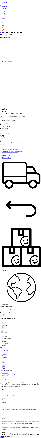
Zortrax (2, 32)
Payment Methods (4, 342)
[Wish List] (2, 22)
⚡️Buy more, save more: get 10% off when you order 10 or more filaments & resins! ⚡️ (13, 3)
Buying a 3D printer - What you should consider (8, 150)
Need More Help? (4, 346)
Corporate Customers (4, 344)
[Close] (0, 5)
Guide (2, 355)
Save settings (2, 436)
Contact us (5, 13)
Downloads (2, 124)
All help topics (5, 14)
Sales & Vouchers (4, 345)
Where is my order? (6, 10)
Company (3, 377)
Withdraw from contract (3, 379)
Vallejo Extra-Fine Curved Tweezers (6, 158)
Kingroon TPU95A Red (5, 156)
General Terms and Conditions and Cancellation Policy (9, 374)
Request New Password (5, 350)
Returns (4, 11)
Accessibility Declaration (5, 375)
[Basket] (21, 23)
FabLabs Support (4, 358)
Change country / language (8, 370)
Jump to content (4, 1)
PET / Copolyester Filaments (9, 110)
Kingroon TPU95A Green (5, 157)
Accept (5, 436)
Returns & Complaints (5, 343)
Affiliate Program (4, 356)
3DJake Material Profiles (5, 354)
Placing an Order (4, 341)
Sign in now (3, 18)
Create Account (4, 349)
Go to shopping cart (4, 2)
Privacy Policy (11, 386)
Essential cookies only (9, 436)
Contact (3, 362)
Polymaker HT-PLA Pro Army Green (6, 155)
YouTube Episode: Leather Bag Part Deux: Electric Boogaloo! (10, 152)
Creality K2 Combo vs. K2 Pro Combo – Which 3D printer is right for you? (11, 149)
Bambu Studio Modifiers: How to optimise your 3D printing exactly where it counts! (12, 151)
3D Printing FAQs (4, 357)
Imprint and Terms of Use (5, 373)
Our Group (3, 361)
